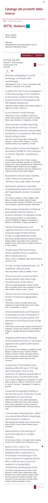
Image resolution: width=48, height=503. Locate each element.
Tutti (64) (38, 55)
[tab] (7, 71)
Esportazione (27, 55)
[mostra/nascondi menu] (44, 2)
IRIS (4, 21)
